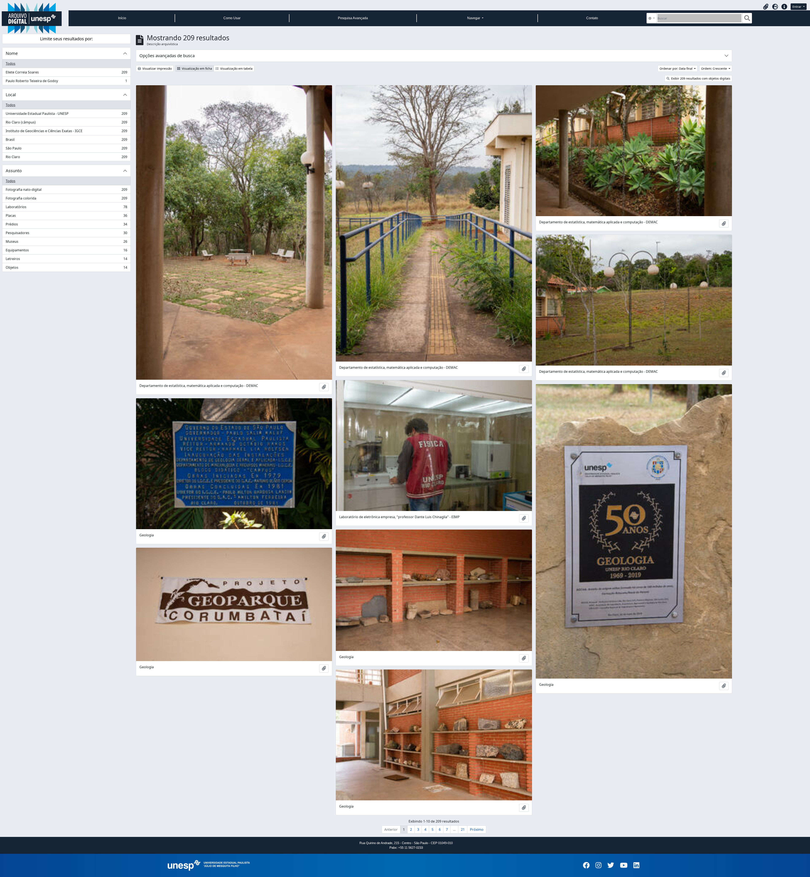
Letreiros (66, 259)
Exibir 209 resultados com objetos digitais (700, 78)
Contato (592, 18)
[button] (765, 6)
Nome (12, 53)
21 (463, 829)
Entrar (797, 7)
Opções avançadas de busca (167, 55)
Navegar (474, 18)
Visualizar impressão (157, 68)
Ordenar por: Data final (676, 68)
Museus (66, 242)
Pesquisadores (66, 233)
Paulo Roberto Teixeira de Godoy (66, 82)
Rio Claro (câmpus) (66, 123)
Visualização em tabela (235, 68)
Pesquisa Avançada (353, 18)
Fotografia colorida (66, 199)
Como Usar (231, 18)
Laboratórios (66, 208)
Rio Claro (66, 158)
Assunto (14, 171)
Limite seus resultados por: (66, 39)
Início (122, 18)
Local (11, 95)
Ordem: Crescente (714, 68)
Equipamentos (66, 251)
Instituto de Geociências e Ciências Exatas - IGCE (66, 132)
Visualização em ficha (196, 68)
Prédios (66, 225)
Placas (66, 216)
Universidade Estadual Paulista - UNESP (66, 114)
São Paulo (66, 149)
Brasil (66, 140)
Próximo (476, 829)
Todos (10, 63)
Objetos (66, 268)
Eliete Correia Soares (66, 73)
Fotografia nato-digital (66, 190)
